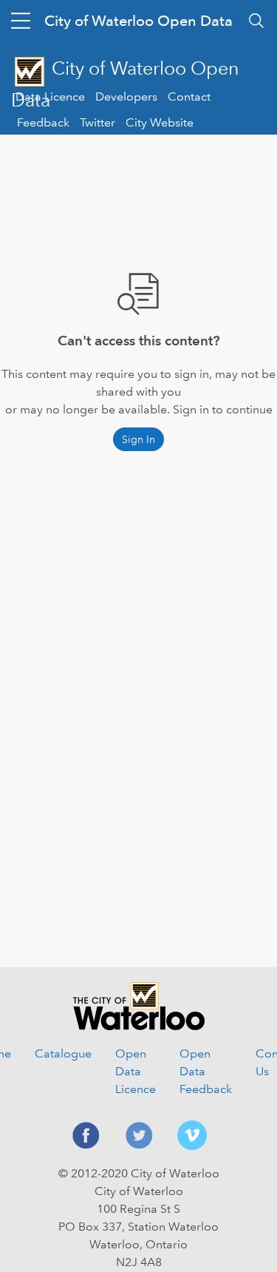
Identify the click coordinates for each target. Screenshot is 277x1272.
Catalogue (63, 1053)
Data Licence (50, 96)
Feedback (43, 122)
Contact (189, 96)
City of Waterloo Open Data (138, 21)
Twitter (97, 122)
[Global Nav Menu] (20, 20)
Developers (126, 96)
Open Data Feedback (205, 1071)
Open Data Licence (135, 1071)
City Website (160, 122)
